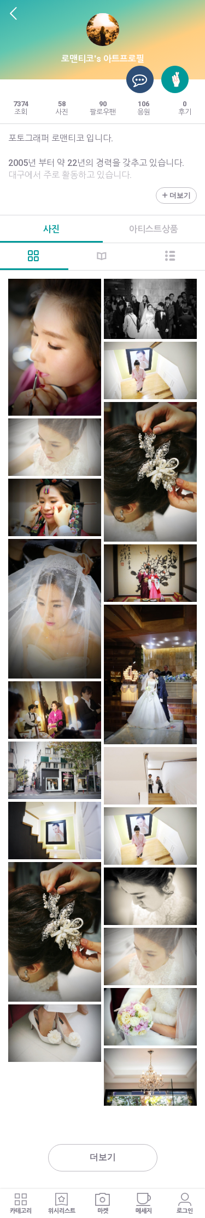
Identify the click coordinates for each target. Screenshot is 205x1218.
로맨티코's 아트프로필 (102, 59)
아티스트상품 (153, 229)
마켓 (102, 1211)
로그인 (185, 1211)
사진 (51, 229)
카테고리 (21, 1211)
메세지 (144, 1211)
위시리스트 (61, 1211)
